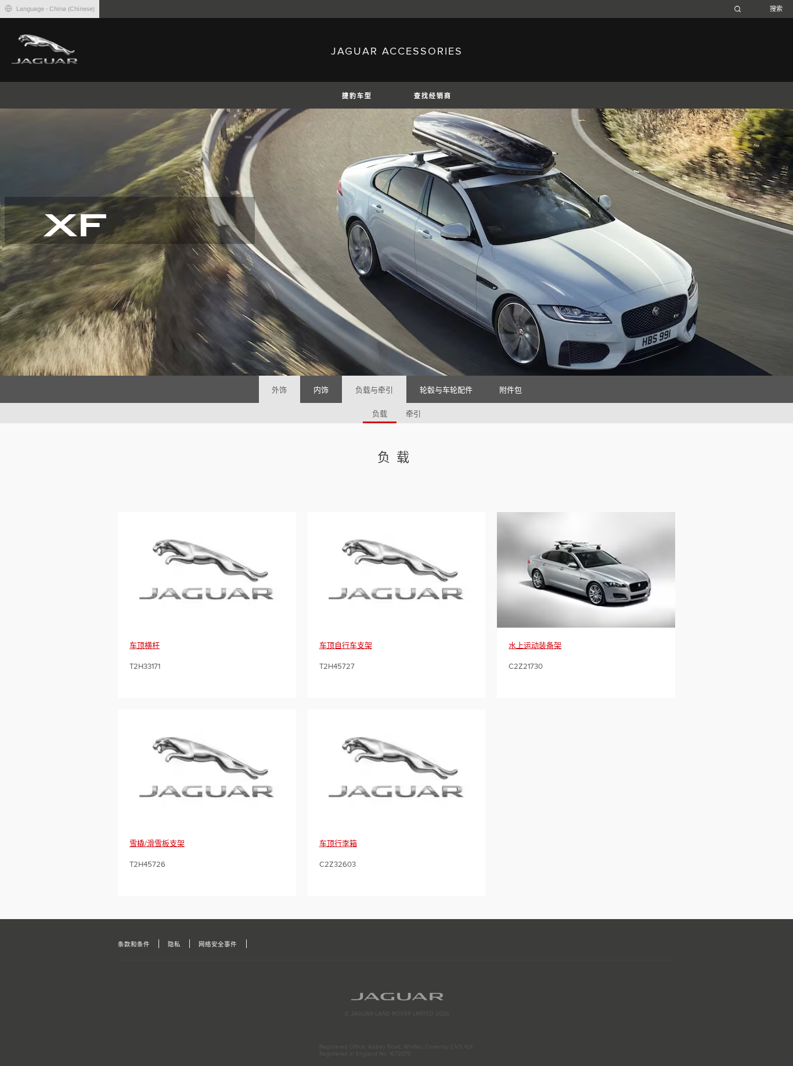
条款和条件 (134, 944)
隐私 (174, 944)
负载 (379, 414)
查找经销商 (433, 96)
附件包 (510, 390)
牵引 (413, 414)
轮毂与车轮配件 (446, 390)
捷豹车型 (357, 96)
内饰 (321, 390)
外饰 (279, 390)
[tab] (279, 389)
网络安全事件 (218, 944)
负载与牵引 (374, 390)
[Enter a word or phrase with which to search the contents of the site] (761, 9)
